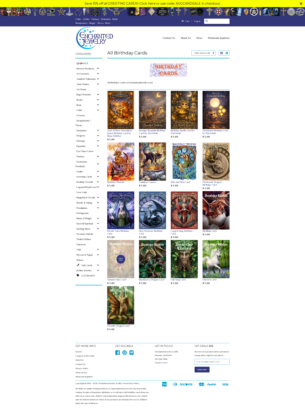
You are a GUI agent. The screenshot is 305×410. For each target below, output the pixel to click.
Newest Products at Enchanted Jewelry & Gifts (152, 11)
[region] (152, 3)
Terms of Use (81, 372)
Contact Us (169, 38)
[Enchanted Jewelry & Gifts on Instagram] (131, 354)
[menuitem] (88, 63)
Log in (197, 21)
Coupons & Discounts (85, 356)
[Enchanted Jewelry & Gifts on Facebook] (117, 354)
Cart (186, 21)
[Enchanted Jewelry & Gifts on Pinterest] (124, 354)
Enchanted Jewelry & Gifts (110, 383)
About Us (186, 38)
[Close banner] (301, 3)
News (199, 38)
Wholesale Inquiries (219, 38)
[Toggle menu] (98, 68)
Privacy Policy (81, 368)
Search (78, 352)
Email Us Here (161, 363)
